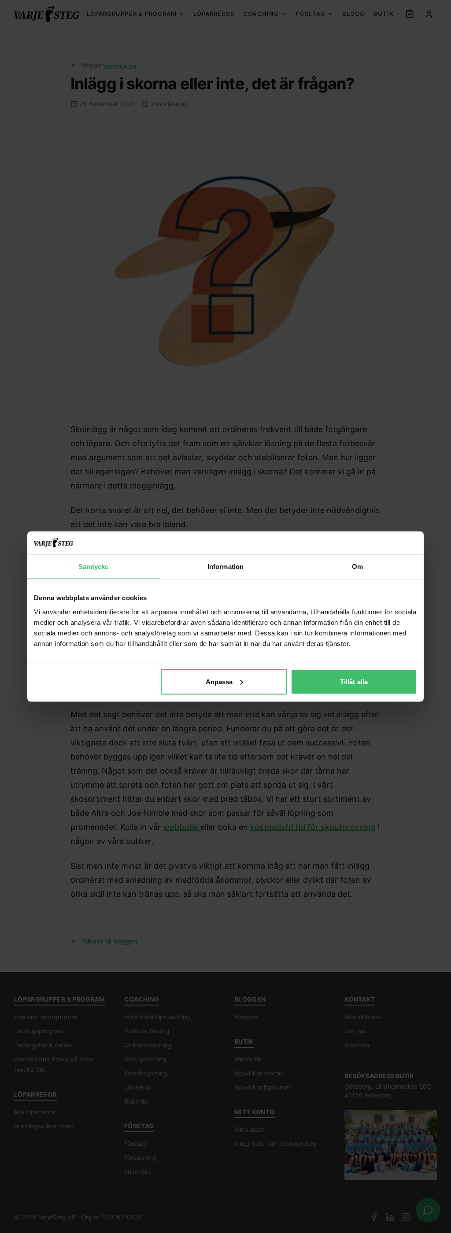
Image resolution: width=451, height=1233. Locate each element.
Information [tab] (225, 566)
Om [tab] (357, 566)
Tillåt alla (354, 681)
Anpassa (219, 681)
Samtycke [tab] (93, 566)
